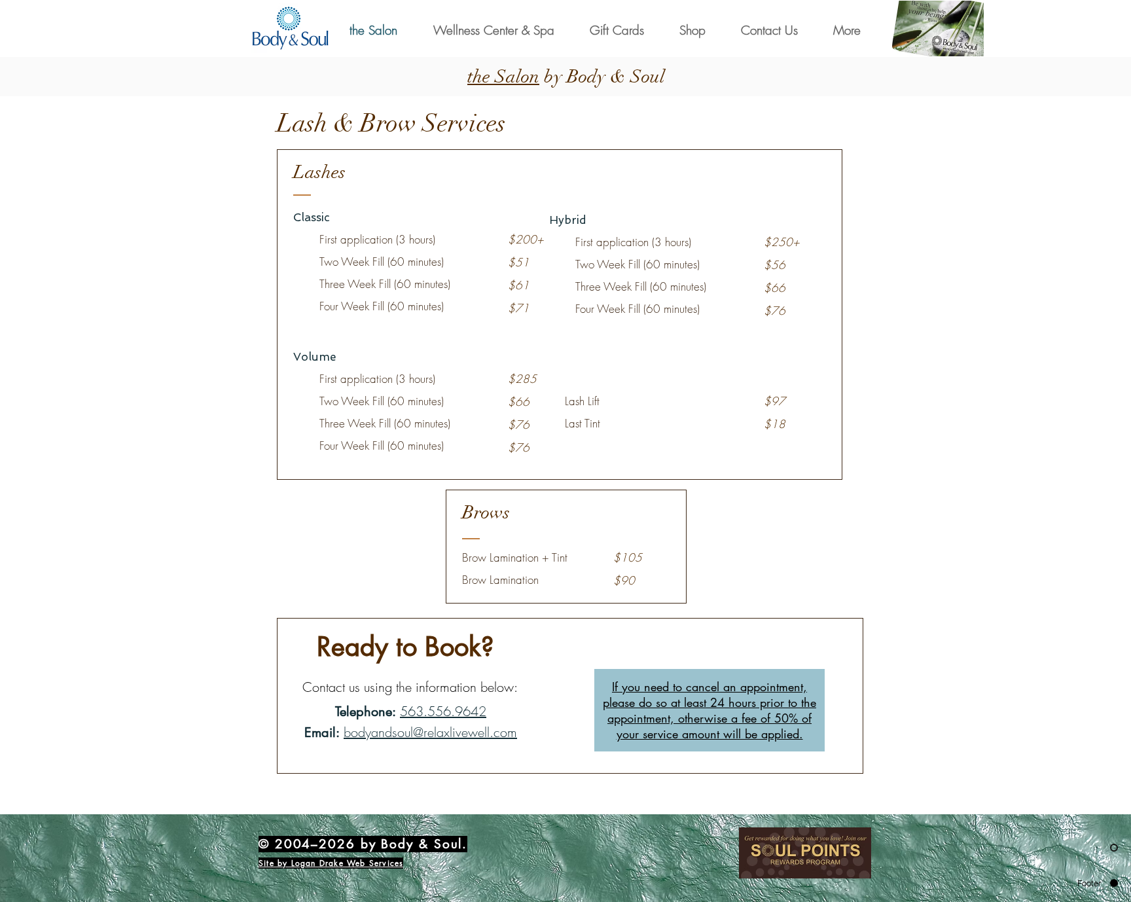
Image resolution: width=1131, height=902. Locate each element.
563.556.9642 (443, 711)
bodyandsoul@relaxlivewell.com (430, 732)
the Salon (503, 76)
